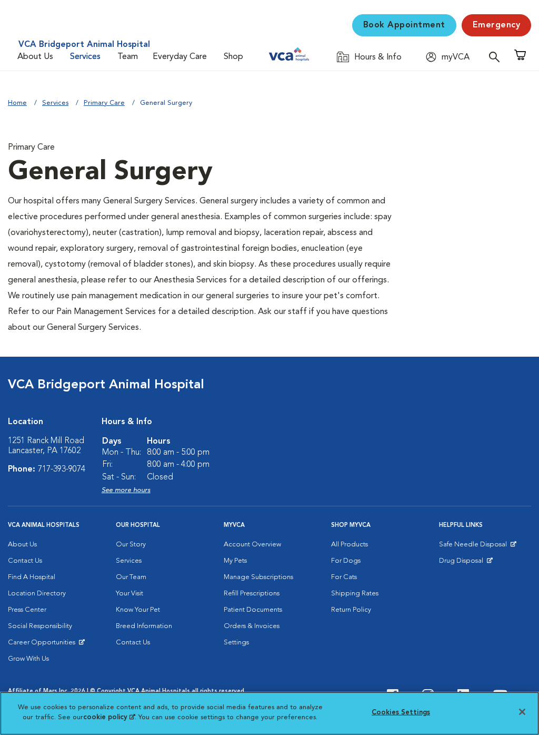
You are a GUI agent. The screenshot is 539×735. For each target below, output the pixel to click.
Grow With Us (28, 658)
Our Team (131, 577)
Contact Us (25, 560)
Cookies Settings (401, 712)
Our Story (131, 544)
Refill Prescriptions (252, 593)
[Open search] (496, 56)
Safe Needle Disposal (474, 547)
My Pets (235, 560)
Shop (233, 57)
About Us (35, 57)
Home (17, 103)
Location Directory (37, 593)
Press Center (27, 609)
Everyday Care (180, 57)
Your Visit (129, 593)
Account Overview (252, 544)
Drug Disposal (465, 563)
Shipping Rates (354, 593)
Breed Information (144, 626)
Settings (236, 642)
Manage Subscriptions (258, 577)
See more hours (126, 490)
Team (127, 57)
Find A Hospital (31, 577)
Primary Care (104, 103)
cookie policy (109, 717)
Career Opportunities (43, 645)
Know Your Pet (138, 609)
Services (85, 57)
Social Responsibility (40, 626)
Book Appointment (404, 25)
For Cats (344, 577)
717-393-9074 (61, 469)
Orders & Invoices (252, 626)
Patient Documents (253, 609)
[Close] (522, 711)
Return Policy (351, 609)
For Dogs (346, 560)
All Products (349, 544)
